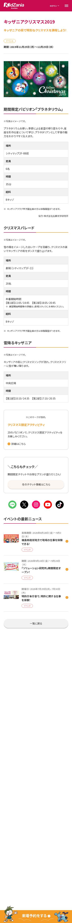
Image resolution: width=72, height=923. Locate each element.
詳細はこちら (18, 444)
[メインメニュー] (66, 5)
